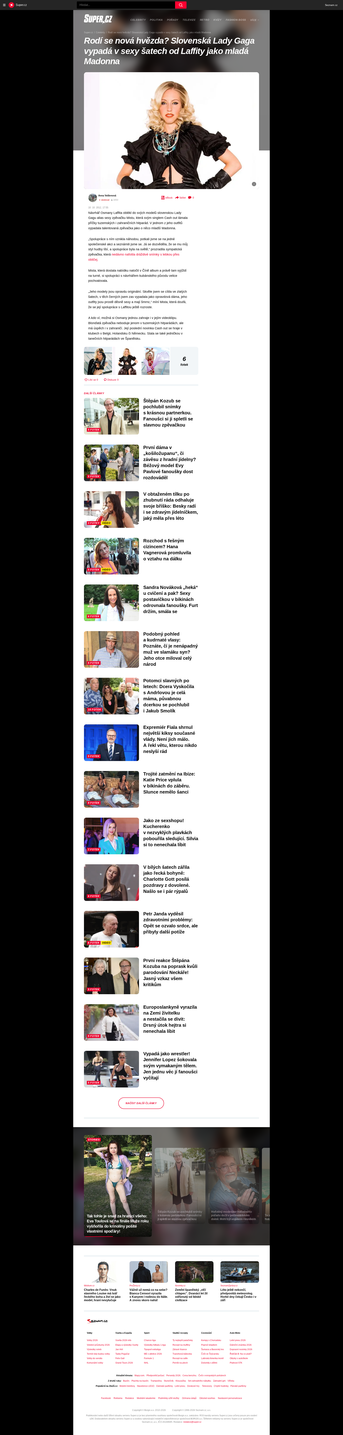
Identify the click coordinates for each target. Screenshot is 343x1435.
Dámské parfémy (164, 1386)
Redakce (129, 1398)
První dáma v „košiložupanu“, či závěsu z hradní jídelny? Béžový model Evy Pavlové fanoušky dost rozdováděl (169, 462)
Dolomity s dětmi (209, 1363)
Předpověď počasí (155, 1375)
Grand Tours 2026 (124, 1363)
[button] (171, 130)
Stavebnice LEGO (145, 1386)
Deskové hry (193, 1386)
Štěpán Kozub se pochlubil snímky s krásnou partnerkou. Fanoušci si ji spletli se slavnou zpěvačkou (168, 413)
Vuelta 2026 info (123, 1340)
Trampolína (156, 1381)
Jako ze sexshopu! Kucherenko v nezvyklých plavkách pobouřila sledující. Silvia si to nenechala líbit (170, 832)
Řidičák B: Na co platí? (241, 1354)
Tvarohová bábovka (182, 1354)
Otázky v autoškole (239, 1358)
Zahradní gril (219, 1381)
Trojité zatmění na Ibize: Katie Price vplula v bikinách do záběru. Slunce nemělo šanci (169, 783)
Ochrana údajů (189, 1398)
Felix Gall (120, 1358)
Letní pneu (180, 1386)
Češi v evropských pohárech (212, 1375)
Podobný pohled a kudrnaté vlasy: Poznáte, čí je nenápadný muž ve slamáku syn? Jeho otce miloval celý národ (170, 649)
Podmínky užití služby (168, 1398)
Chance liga (150, 1340)
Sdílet (182, 197)
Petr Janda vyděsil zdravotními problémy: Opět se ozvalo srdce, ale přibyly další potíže (170, 923)
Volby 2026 (92, 1340)
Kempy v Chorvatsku (211, 1340)
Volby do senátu (94, 1358)
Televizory (207, 1386)
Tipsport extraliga (152, 1349)
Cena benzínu (189, 1375)
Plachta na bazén (139, 1381)
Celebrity (138, 19)
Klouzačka (181, 1381)
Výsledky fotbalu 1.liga (155, 1345)
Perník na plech (180, 1363)
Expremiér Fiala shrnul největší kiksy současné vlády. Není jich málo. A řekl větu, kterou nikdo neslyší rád (170, 739)
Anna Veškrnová (107, 195)
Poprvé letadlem (209, 1345)
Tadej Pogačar (122, 1354)
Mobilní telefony (127, 1386)
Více (253, 20)
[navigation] (4, 5)
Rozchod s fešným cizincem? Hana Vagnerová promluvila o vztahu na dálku (167, 549)
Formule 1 (149, 1358)
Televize (189, 19)
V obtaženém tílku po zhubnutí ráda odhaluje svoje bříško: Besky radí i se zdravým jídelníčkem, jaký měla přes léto (170, 506)
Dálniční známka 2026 (241, 1345)
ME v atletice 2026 (153, 1354)
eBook (169, 197)
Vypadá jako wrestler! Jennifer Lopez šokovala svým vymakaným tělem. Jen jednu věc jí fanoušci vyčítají (170, 1065)
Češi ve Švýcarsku (210, 1354)
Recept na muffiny (181, 1345)
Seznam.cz (331, 5)
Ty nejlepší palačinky (183, 1340)
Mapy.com (139, 1375)
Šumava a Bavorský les (212, 1349)
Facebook (106, 1398)
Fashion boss (236, 19)
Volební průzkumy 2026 (98, 1345)
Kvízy (217, 19)
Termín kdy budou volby (98, 1354)
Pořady (172, 19)
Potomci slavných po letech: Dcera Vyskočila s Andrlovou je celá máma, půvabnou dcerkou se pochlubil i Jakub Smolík (168, 695)
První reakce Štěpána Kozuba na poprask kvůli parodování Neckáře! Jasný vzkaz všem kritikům (170, 972)
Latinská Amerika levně (212, 1358)
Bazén (126, 1381)
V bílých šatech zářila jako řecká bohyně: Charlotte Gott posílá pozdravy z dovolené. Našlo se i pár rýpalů (166, 879)
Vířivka (231, 1381)
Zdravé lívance (180, 1349)
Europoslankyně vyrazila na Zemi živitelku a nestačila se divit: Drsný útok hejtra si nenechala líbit (170, 1019)
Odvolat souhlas (207, 1398)
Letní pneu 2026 (238, 1340)
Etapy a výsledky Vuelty (126, 1345)
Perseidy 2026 (173, 1375)
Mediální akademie (146, 1398)
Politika (156, 19)
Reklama (118, 1398)
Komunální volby (95, 1363)
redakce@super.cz (192, 1422)
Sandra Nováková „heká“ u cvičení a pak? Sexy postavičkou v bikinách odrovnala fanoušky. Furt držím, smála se (170, 599)
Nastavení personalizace (230, 1398)
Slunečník (168, 1381)
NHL (146, 1363)
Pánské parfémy (238, 1386)
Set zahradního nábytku (199, 1381)
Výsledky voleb (94, 1349)
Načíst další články (141, 1103)
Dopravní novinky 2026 (241, 1349)
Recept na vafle (180, 1358)
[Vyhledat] (181, 5)
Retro (204, 19)
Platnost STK (236, 1363)
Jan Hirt (119, 1349)
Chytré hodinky (221, 1386)
